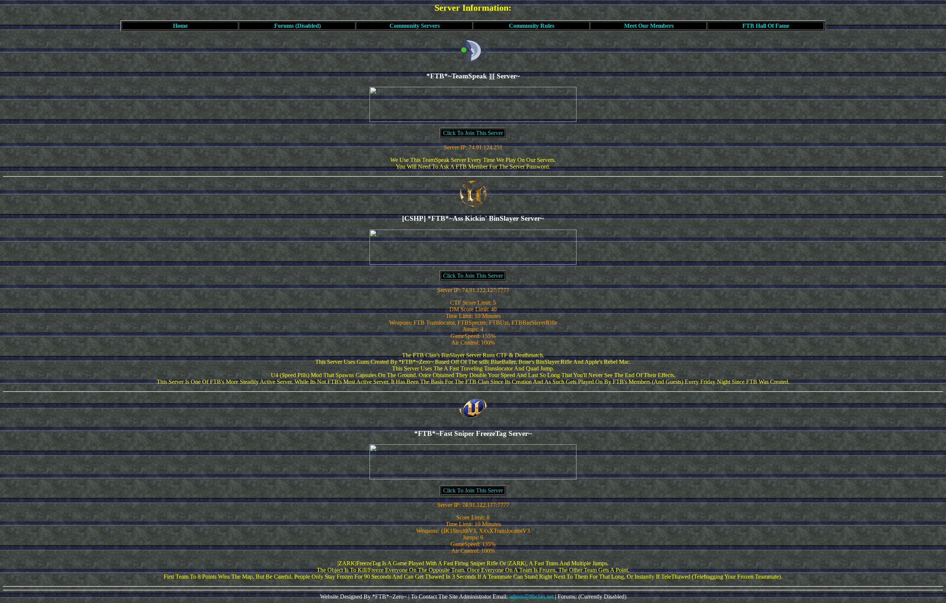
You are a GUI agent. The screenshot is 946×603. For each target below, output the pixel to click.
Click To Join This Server (473, 133)
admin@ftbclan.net (531, 596)
